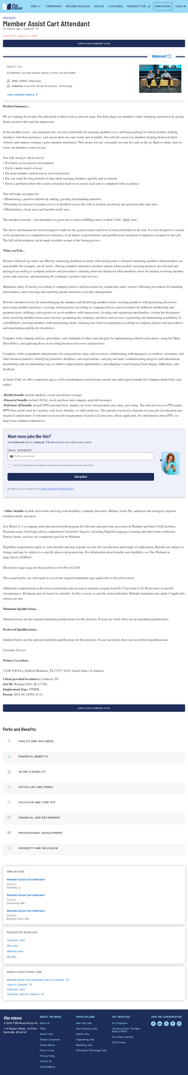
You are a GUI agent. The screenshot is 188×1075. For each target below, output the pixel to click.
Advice (99, 6)
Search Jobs (46, 1034)
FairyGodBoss (47, 1066)
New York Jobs (84, 1023)
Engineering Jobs (85, 1039)
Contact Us (46, 1061)
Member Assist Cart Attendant (26, 879)
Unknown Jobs (16, 989)
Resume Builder (77, 6)
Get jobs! (81, 476)
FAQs (43, 1028)
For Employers (120, 1023)
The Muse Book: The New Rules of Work (126, 1030)
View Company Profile (20, 94)
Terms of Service (48, 488)
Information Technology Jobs (91, 1050)
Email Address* (20, 450)
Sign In (180, 6)
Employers (163, 6)
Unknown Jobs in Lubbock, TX (25, 994)
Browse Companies (50, 1039)
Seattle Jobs (82, 1034)
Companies (54, 6)
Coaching (115, 6)
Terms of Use (47, 1050)
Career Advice (47, 1045)
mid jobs (12, 945)
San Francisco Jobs (86, 1028)
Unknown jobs (16, 940)
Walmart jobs (15, 951)
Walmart (9, 17)
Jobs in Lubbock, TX (19, 984)
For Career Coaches (122, 1037)
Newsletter (136, 6)
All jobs (11, 956)
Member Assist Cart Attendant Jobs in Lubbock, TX (38, 979)
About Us (45, 1023)
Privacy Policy (67, 488)
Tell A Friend (118, 1042)
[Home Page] (12, 7)
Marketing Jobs (84, 1045)
